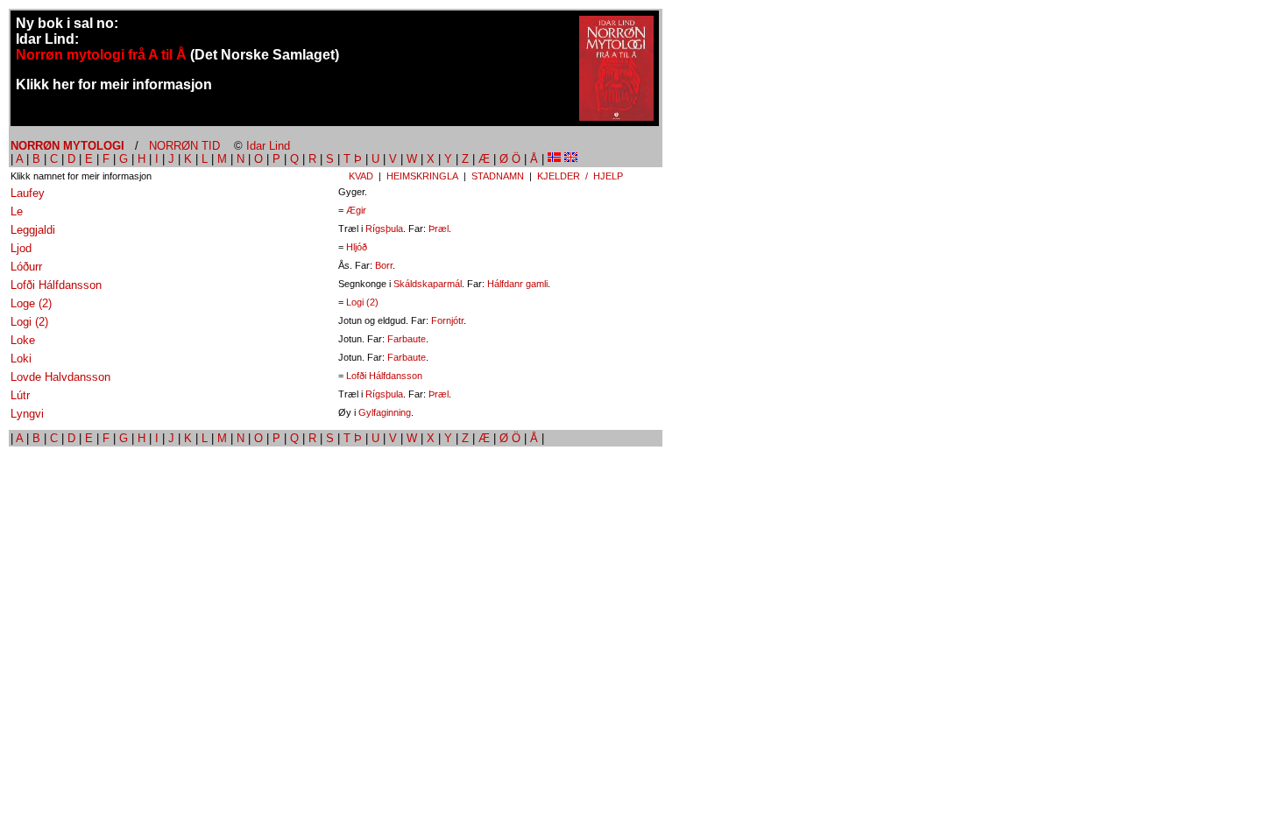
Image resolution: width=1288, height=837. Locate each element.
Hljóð (356, 247)
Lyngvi (27, 413)
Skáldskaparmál (427, 283)
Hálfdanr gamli (517, 283)
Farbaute (406, 339)
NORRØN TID (184, 145)
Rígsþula (384, 228)
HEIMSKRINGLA (422, 176)
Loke (23, 340)
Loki (21, 358)
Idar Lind (268, 145)
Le (17, 211)
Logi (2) (362, 302)
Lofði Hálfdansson (56, 285)
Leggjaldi (33, 229)
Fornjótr (447, 320)
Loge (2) (31, 303)
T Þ (352, 158)
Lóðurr (26, 266)
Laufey (28, 193)
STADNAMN (497, 176)
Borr (384, 265)
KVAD (361, 176)
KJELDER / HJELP (580, 176)
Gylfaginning (384, 412)
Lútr (20, 395)
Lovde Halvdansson (60, 376)
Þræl (438, 228)
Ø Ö (510, 158)
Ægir (356, 210)
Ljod (21, 248)
